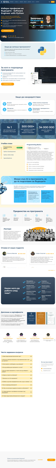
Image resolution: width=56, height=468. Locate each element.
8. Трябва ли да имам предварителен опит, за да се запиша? (15, 381)
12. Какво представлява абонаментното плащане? (13, 395)
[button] (42, 22)
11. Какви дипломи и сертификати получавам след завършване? (13, 392)
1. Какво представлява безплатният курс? (11, 356)
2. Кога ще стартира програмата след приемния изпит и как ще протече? (15, 360)
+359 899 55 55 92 (46, 370)
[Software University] (6, 2)
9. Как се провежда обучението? (9, 384)
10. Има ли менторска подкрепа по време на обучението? (15, 388)
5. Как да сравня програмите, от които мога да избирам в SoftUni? (15, 371)
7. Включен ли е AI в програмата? (9, 378)
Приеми (51, 459)
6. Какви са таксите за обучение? (9, 375)
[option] (8, 338)
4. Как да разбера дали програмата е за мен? (12, 367)
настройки (40, 459)
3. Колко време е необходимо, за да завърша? (12, 364)
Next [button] (55, 340)
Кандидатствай (7, 30)
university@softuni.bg (47, 368)
